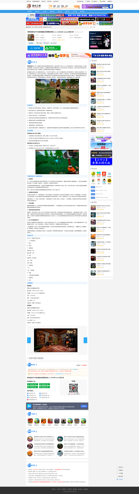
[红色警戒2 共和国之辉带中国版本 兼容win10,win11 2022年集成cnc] (93, 265)
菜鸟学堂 (49, 1)
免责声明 (69, 489)
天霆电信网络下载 (45, 395)
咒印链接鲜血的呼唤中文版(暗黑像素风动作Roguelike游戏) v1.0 (104, 220)
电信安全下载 (33, 384)
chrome (93, 183)
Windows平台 (77, 37)
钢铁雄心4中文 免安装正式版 (56, 425)
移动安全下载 (33, 387)
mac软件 (45, 11)
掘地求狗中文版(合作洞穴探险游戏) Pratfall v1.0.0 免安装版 (104, 205)
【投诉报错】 (84, 365)
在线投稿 (86, 489)
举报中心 (96, 1)
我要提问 (84, 406)
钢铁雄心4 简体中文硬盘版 (63, 425)
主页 (32, 27)
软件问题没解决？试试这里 (40, 404)
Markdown (101, 190)
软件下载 (37, 11)
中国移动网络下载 (45, 397)
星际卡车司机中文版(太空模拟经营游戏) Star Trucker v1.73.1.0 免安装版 (74, 436)
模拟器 (109, 183)
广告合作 (59, 489)
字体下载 (60, 11)
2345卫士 (101, 194)
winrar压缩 (106, 197)
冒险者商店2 (40, 358)
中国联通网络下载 (33, 399)
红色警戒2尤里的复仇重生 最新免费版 (104, 249)
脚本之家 (29, 1)
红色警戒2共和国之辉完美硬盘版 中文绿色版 (30, 425)
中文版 (35, 358)
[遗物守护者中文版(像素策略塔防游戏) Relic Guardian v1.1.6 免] (93, 236)
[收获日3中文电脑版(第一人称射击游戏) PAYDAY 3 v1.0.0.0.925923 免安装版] (60, 446)
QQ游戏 (104, 183)
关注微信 (103, 1)
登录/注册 (81, 1)
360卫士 (93, 176)
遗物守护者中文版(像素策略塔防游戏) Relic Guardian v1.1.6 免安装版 (44, 451)
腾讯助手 (97, 186)
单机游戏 (40, 27)
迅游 (100, 186)
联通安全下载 (45, 387)
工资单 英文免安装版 (50, 425)
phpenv (105, 190)
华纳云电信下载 (32, 395)
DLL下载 (75, 11)
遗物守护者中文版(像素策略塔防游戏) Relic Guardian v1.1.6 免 (104, 234)
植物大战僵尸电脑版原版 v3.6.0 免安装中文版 (83, 425)
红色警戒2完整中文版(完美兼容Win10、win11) (43, 425)
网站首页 (30, 11)
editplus (97, 190)
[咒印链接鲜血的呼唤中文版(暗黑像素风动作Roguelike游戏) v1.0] (93, 222)
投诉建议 (80, 489)
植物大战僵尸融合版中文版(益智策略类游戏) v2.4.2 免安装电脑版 (70, 425)
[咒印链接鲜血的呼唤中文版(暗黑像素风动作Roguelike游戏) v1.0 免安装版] (30, 446)
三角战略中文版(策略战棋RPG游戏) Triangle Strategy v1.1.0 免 (104, 271)
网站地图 (75, 489)
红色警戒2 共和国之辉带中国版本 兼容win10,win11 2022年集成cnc (104, 263)
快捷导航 (110, 1)
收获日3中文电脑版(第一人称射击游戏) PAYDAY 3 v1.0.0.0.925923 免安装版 (74, 444)
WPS (99, 183)
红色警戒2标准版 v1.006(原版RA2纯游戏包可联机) (104, 242)
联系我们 (64, 489)
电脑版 (31, 358)
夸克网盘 (97, 197)
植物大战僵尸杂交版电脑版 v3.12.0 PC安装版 (36, 425)
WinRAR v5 (43, 471)
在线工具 (43, 1)
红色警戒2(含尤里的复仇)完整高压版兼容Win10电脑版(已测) (104, 256)
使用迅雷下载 (32, 393)
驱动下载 (52, 11)
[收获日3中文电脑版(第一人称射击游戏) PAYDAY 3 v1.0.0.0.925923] (93, 229)
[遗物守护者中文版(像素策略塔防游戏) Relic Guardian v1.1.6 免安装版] (30, 453)
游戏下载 (36, 27)
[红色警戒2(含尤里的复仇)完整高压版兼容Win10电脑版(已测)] (93, 258)
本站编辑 (74, 369)
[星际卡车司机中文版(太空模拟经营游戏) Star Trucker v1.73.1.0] (93, 214)
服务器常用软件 (36, 1)
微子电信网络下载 (33, 397)
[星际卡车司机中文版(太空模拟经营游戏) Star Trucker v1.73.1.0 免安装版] (60, 439)
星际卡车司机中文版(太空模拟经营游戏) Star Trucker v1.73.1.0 (104, 213)
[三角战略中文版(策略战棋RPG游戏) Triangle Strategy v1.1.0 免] (93, 272)
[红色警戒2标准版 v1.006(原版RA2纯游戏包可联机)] (93, 243)
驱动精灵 (104, 176)
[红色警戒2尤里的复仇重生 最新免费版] (93, 251)
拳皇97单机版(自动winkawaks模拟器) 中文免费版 (76, 425)
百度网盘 (109, 176)
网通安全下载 (45, 384)
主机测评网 (55, 1)
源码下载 (67, 11)
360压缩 (101, 197)
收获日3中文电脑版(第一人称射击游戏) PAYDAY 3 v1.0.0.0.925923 (104, 227)
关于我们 (53, 489)
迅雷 (34, 471)
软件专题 (82, 11)
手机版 (88, 1)
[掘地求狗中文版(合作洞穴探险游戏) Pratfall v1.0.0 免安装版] (93, 207)
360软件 (99, 176)
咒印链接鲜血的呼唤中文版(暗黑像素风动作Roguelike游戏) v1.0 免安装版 (44, 444)
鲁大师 (97, 194)
